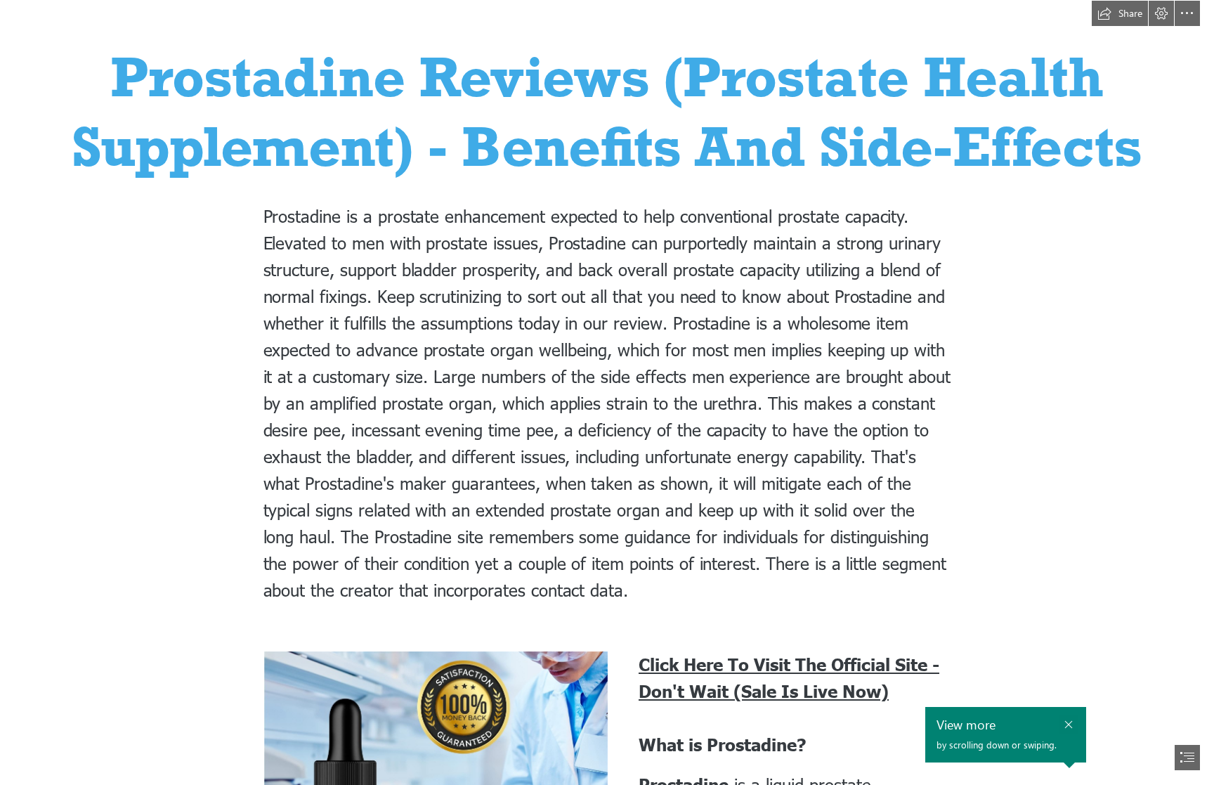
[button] (1120, 13)
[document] (607, 392)
